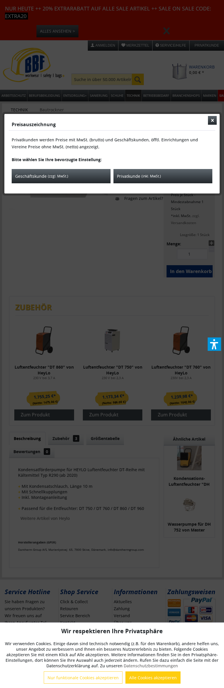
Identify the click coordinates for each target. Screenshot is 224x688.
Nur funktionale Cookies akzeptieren (83, 677)
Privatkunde (139, 176)
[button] (214, 344)
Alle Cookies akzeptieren (153, 677)
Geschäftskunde (41, 176)
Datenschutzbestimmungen (151, 665)
